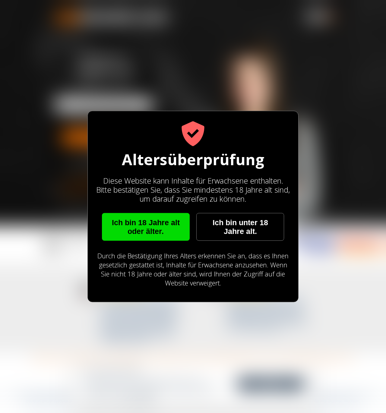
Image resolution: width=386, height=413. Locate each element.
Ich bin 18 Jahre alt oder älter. (146, 226)
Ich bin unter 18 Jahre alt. (240, 226)
